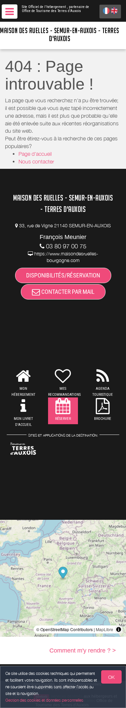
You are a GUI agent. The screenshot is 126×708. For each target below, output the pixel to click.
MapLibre (104, 629)
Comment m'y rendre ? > (82, 650)
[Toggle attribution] (119, 629)
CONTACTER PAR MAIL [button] (67, 291)
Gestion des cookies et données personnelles (44, 700)
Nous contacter (36, 161)
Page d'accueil (35, 154)
